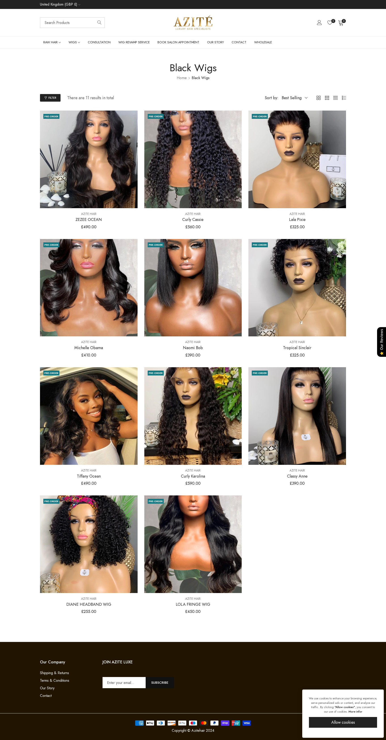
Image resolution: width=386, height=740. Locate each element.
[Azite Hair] (193, 23)
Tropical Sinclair (297, 348)
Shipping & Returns (54, 672)
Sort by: (271, 98)
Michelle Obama (88, 348)
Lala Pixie (297, 219)
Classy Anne (297, 476)
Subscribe (159, 682)
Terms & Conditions (54, 680)
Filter (52, 98)
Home (182, 77)
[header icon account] (319, 22)
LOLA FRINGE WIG (193, 604)
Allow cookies (343, 722)
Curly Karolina (193, 476)
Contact (46, 695)
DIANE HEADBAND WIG (88, 604)
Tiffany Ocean (89, 476)
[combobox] (72, 22)
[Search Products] (99, 22)
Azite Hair (88, 214)
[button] (133, 117)
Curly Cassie (192, 219)
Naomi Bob (193, 348)
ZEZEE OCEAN (89, 219)
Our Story (47, 688)
